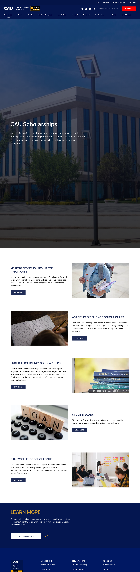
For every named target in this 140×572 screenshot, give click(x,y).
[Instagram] (86, 9)
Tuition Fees (45, 569)
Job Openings (99, 15)
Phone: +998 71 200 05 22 (108, 9)
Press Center (132, 2)
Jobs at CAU (106, 2)
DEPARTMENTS (78, 561)
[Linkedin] (94, 9)
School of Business (78, 569)
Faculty (30, 15)
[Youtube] (90, 9)
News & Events (126, 15)
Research (75, 15)
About (20, 15)
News (97, 2)
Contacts (112, 15)
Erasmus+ (86, 15)
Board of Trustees (109, 565)
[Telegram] (82, 9)
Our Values (106, 569)
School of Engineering (79, 565)
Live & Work (62, 15)
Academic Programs (45, 15)
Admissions (8, 15)
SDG (8, 17)
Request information (119, 2)
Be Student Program (48, 565)
